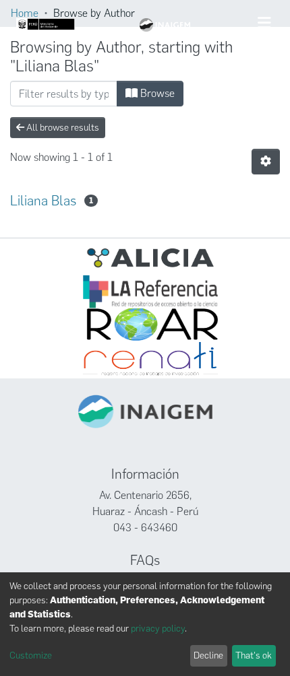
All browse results (61, 127)
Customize (30, 655)
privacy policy (158, 628)
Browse (156, 93)
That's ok (253, 655)
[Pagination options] (266, 161)
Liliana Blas (43, 201)
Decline (208, 655)
